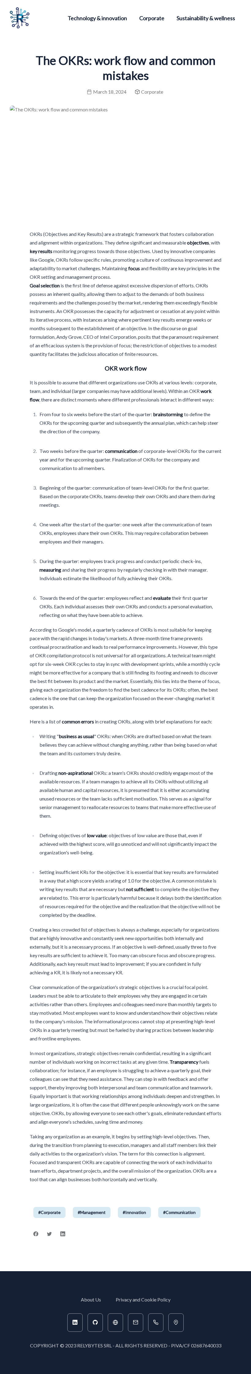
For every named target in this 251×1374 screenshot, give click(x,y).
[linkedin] (75, 1322)
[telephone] (155, 1322)
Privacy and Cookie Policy (143, 1299)
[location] (176, 1322)
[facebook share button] (36, 1234)
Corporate (151, 18)
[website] (115, 1322)
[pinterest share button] (73, 1234)
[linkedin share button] (63, 1234)
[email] (135, 1322)
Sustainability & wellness (206, 18)
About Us (91, 1299)
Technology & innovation (97, 18)
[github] (95, 1322)
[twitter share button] (49, 1234)
